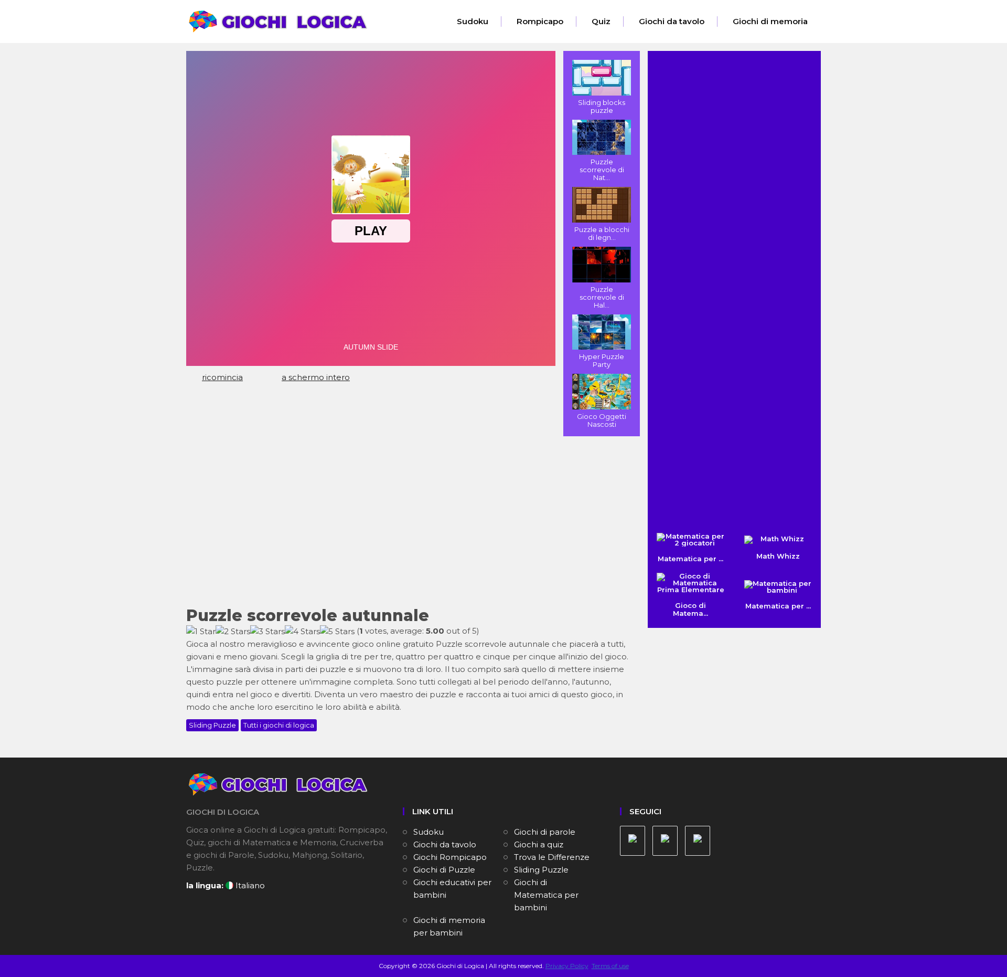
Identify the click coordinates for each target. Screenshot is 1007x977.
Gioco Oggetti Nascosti (601, 420)
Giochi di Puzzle (444, 870)
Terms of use (610, 966)
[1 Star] (201, 631)
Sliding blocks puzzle (601, 106)
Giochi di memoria (770, 21)
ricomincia (222, 377)
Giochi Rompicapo (450, 857)
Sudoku (472, 21)
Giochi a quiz (538, 844)
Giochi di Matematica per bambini (546, 894)
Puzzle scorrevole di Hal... (602, 297)
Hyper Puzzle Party (601, 360)
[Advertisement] (409, 520)
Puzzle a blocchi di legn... (601, 233)
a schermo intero (316, 377)
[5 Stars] (337, 631)
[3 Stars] (267, 631)
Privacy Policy (566, 966)
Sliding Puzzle (212, 725)
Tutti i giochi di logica (278, 725)
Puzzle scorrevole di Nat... (602, 169)
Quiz (601, 21)
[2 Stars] (233, 631)
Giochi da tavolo (671, 21)
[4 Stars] (302, 631)
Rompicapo (540, 21)
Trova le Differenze (552, 857)
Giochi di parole (544, 832)
